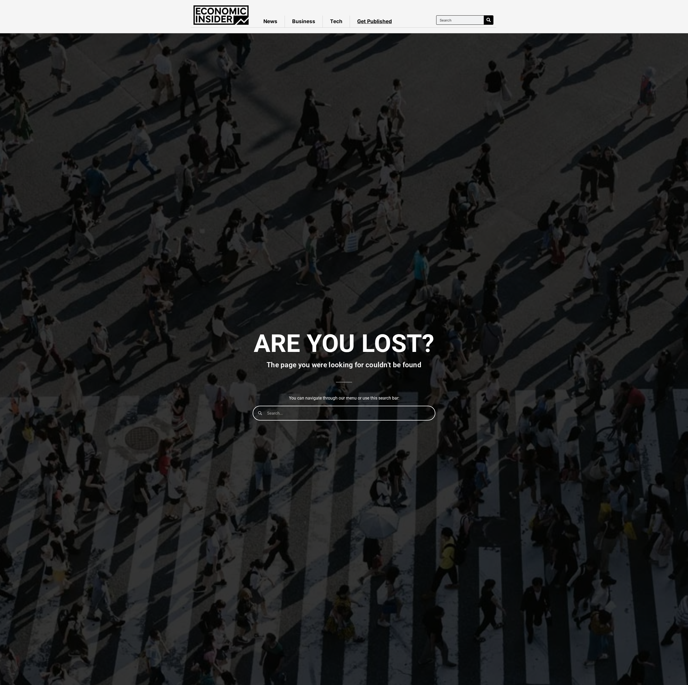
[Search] (488, 20)
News (270, 21)
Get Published (374, 21)
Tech (336, 21)
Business (303, 21)
